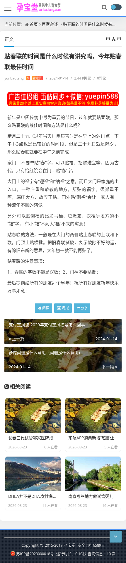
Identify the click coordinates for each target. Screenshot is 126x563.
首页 (34, 24)
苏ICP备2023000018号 (35, 553)
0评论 (99, 78)
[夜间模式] (116, 7)
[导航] (7, 7)
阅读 (45, 307)
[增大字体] (120, 39)
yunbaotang (23, 78)
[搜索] (105, 8)
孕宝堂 (69, 545)
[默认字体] (114, 39)
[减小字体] (108, 39)
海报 (65, 307)
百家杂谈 (50, 24)
